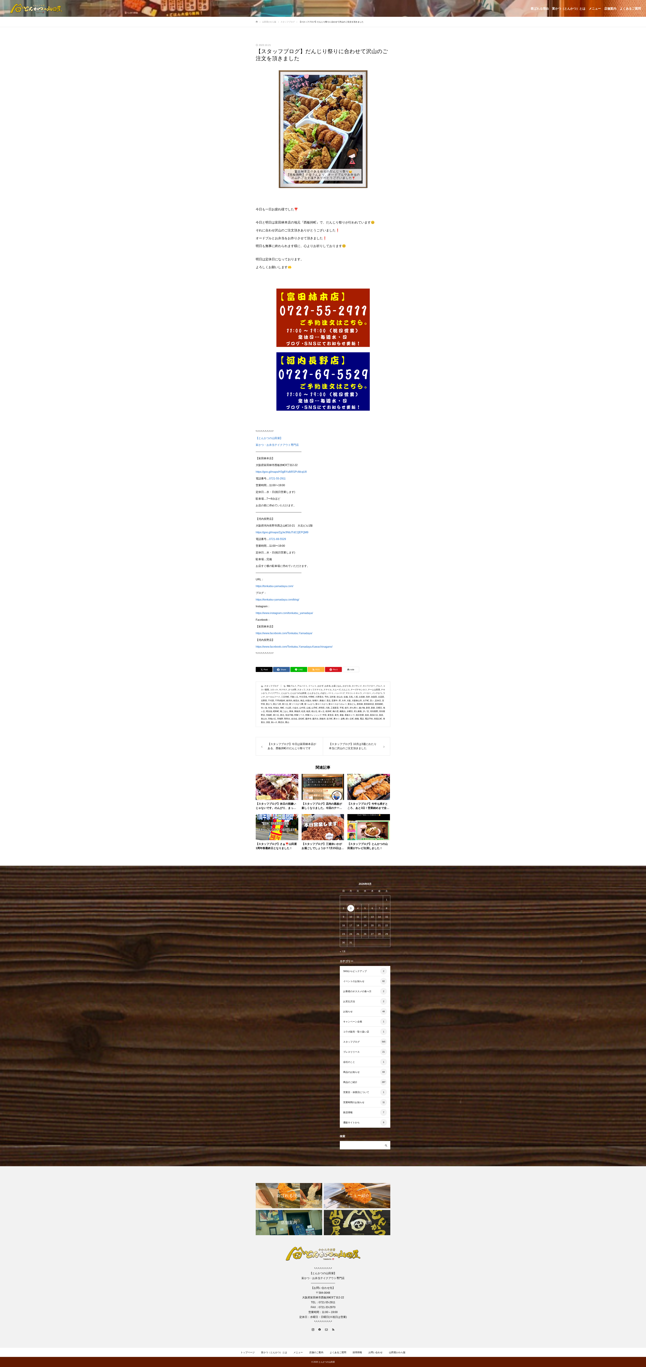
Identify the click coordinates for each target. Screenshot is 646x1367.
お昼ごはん (337, 686)
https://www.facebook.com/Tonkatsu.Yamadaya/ (284, 633)
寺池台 (276, 708)
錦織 (357, 719)
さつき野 (292, 689)
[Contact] (326, 1329)
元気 (351, 697)
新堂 (368, 708)
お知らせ (348, 1011)
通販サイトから (351, 1122)
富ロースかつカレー (338, 704)
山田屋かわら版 (397, 1352)
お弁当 (328, 686)
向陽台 (308, 700)
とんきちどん (313, 693)
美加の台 (374, 715)
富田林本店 (369, 704)
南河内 (289, 700)
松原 (303, 711)
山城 (308, 708)
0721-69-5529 (277, 539)
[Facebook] (319, 1329)
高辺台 (281, 722)
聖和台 (287, 719)
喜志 (329, 700)
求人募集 (358, 711)
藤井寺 (308, 719)
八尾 (356, 697)
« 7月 (343, 951)
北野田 (264, 700)
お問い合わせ (375, 1352)
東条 (291, 711)
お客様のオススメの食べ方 (357, 991)
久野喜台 (319, 697)
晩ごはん (284, 711)
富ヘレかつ (309, 704)
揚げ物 (362, 708)
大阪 (349, 700)
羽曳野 (280, 719)
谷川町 (330, 719)
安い (372, 700)
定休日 (378, 700)
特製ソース (299, 715)
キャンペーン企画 (352, 1021)
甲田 (324, 715)
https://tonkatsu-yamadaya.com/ (274, 586)
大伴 (344, 700)
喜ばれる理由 (540, 8)
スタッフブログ (271, 686)
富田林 (360, 704)
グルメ (379, 686)
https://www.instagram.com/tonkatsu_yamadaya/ (284, 613)
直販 (342, 715)
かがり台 (347, 686)
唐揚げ (322, 700)
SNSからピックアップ (355, 971)
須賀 (268, 722)
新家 (373, 708)
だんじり (346, 689)
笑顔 (367, 715)
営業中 (335, 700)
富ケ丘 (285, 704)
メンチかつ (377, 693)
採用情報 (357, 1352)
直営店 (331, 715)
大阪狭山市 (357, 700)
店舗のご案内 (316, 1352)
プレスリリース (351, 1052)
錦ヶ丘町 (350, 719)
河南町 (269, 715)
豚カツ (337, 719)
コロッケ (274, 689)
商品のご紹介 (350, 1082)
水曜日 (350, 711)
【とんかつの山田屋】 (269, 438)
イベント (312, 686)
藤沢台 (315, 719)
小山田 (288, 708)
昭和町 (276, 711)
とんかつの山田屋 (298, 693)
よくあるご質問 (630, 8)
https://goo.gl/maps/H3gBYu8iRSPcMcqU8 (281, 471)
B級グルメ (291, 686)
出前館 (362, 697)
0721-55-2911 (277, 478)
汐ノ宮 (366, 711)
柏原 (308, 711)
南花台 (296, 700)
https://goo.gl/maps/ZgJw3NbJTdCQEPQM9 (282, 532)
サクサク (283, 689)
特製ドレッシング (313, 715)
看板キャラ (350, 715)
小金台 (295, 708)
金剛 (343, 719)
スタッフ (301, 689)
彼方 (347, 708)
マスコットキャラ (354, 693)
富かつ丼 (277, 704)
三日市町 (285, 697)
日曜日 (379, 708)
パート (331, 693)
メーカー (367, 693)
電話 (362, 719)
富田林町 (379, 704)
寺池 (270, 708)
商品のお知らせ (351, 1072)
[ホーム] (257, 22)
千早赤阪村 (280, 700)
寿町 (282, 708)
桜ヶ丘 (321, 711)
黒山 (287, 722)
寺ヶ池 (264, 708)
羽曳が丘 (272, 719)
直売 (337, 715)
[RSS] (333, 1329)
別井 (368, 697)
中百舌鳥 (303, 697)
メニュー (595, 8)
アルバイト (302, 686)
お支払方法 (349, 1001)
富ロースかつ (321, 704)
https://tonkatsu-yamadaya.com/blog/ (277, 599)
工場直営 (335, 708)
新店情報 (348, 1112)
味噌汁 (315, 700)
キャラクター (369, 686)
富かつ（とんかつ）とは (568, 8)
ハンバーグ (340, 693)
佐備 (346, 697)
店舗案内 (610, 8)
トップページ (248, 1352)
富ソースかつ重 (296, 704)
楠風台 (343, 711)
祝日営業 (360, 715)
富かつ (269, 704)
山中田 (302, 708)
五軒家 (333, 697)
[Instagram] (313, 1329)
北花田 (381, 697)
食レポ (274, 722)
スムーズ (337, 689)
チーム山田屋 (374, 689)
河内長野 (374, 711)
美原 (381, 715)
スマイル (328, 689)
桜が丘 (314, 711)
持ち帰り (354, 708)
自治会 (294, 719)
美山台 (264, 719)
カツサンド (357, 686)
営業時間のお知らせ (353, 1102)
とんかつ (285, 693)
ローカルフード (273, 697)
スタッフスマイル (314, 689)
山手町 (314, 708)
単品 (302, 700)
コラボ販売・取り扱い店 (356, 1031)
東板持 (297, 711)
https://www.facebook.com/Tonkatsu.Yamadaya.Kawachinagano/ (294, 646)
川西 (328, 708)
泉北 (282, 715)
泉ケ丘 (276, 715)
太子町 (366, 700)
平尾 (342, 708)
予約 (327, 697)
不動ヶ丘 (294, 697)
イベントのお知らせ (353, 981)
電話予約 (369, 719)
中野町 (311, 697)
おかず (320, 686)
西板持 (322, 719)
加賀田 (374, 697)
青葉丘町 (378, 719)
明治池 (269, 711)
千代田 (271, 700)
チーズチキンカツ (359, 689)
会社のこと (349, 1062)
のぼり (323, 693)
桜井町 (329, 711)
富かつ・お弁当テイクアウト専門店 (277, 444)
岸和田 (321, 708)
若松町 (301, 719)
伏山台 (340, 697)
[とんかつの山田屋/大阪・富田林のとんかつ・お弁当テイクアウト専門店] (36, 8)
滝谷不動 (289, 715)
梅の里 (336, 711)
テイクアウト (274, 693)
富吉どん (352, 704)
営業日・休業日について (356, 1092)
